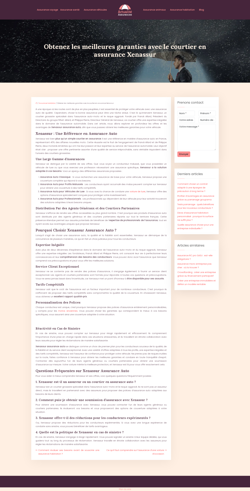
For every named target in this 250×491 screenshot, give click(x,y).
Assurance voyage (47, 9)
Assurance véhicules (95, 9)
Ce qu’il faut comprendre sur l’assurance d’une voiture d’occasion (135, 452)
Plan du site (125, 489)
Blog (201, 9)
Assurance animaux (154, 9)
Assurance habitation (182, 9)
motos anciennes (68, 310)
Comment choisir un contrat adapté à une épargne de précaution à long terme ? (192, 187)
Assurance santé (69, 9)
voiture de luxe (137, 191)
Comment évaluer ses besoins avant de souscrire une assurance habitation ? (68, 452)
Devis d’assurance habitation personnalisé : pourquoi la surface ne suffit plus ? (195, 216)
